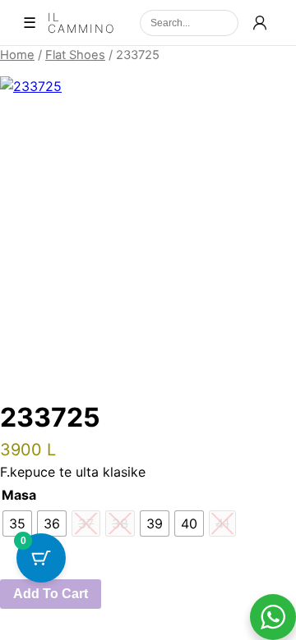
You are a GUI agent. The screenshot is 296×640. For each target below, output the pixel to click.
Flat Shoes (75, 55)
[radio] (17, 523)
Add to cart (50, 594)
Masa (19, 495)
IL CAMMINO (82, 22)
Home (17, 55)
